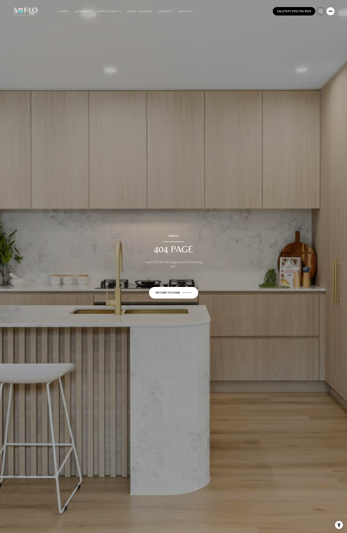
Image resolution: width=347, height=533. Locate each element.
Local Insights (139, 11)
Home (64, 11)
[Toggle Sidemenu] (331, 11)
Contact (165, 11)
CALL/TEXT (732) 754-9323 (294, 11)
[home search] (321, 11)
